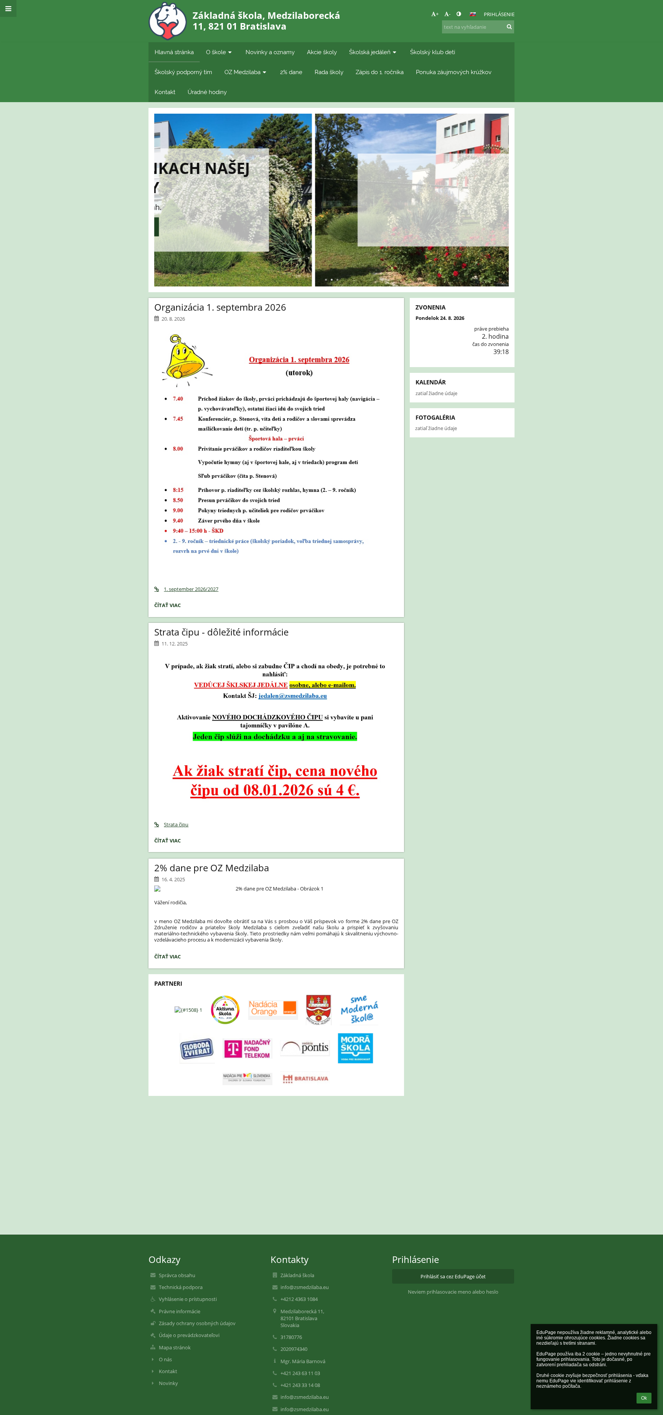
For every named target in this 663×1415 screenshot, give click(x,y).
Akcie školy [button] (322, 52)
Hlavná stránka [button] (174, 52)
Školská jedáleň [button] (370, 52)
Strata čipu (176, 824)
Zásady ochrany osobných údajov (197, 1323)
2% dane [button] (291, 72)
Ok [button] (644, 1398)
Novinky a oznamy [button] (270, 52)
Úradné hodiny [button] (207, 92)
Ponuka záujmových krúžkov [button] (453, 72)
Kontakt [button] (165, 92)
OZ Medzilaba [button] (242, 72)
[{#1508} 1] (188, 1009)
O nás (165, 1359)
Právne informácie (179, 1311)
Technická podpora (181, 1287)
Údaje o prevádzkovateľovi (189, 1335)
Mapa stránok (175, 1347)
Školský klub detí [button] (432, 52)
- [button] (449, 13)
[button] (458, 13)
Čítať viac (331, 222)
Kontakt (168, 1371)
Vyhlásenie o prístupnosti (188, 1299)
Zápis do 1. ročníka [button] (380, 72)
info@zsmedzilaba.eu (304, 1287)
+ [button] (437, 13)
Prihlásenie (499, 14)
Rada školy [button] (329, 72)
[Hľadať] (509, 26)
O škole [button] (216, 52)
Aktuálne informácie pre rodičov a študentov (331, 183)
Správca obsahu (177, 1275)
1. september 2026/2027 (191, 589)
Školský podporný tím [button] (183, 72)
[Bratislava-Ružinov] (319, 1010)
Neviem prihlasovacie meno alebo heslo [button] (453, 1291)
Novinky (168, 1383)
